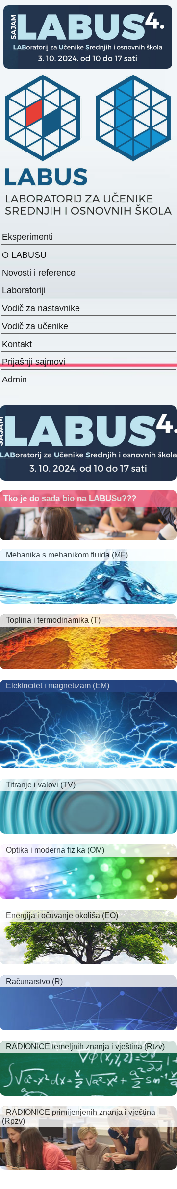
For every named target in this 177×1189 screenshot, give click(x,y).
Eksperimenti (27, 237)
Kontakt (17, 344)
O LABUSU (24, 255)
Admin (14, 379)
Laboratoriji (24, 290)
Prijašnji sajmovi (33, 362)
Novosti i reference (39, 273)
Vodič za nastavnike (41, 308)
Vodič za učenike (35, 326)
